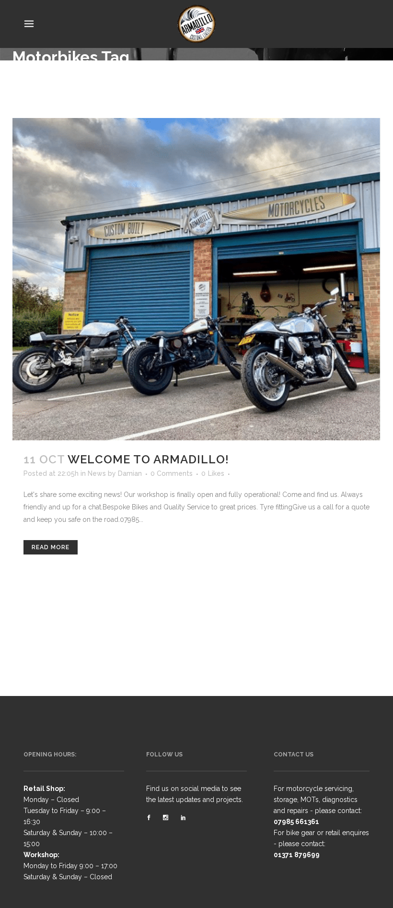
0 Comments (171, 473)
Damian (130, 473)
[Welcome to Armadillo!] (196, 279)
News (97, 473)
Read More (50, 547)
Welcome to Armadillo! (148, 459)
